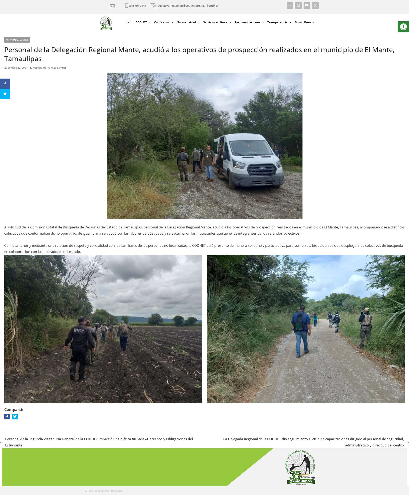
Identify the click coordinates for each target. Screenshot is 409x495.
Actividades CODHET (17, 39)
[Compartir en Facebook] (7, 416)
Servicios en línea (215, 22)
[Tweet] (15, 416)
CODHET (141, 22)
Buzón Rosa (303, 22)
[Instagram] (298, 5)
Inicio (128, 22)
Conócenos (161, 22)
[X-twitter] (315, 5)
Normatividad (186, 22)
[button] (403, 26)
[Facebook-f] (290, 5)
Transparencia (277, 22)
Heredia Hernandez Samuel (49, 67)
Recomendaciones (247, 22)
